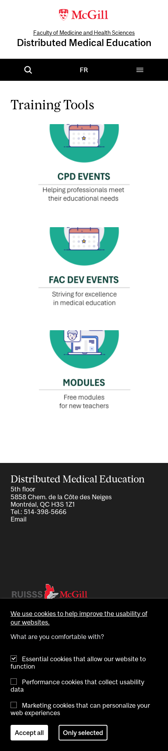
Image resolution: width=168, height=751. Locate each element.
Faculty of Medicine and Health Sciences (84, 32)
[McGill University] (84, 14)
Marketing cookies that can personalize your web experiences (80, 709)
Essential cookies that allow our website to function (78, 662)
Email (19, 519)
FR (84, 70)
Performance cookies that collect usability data (77, 685)
